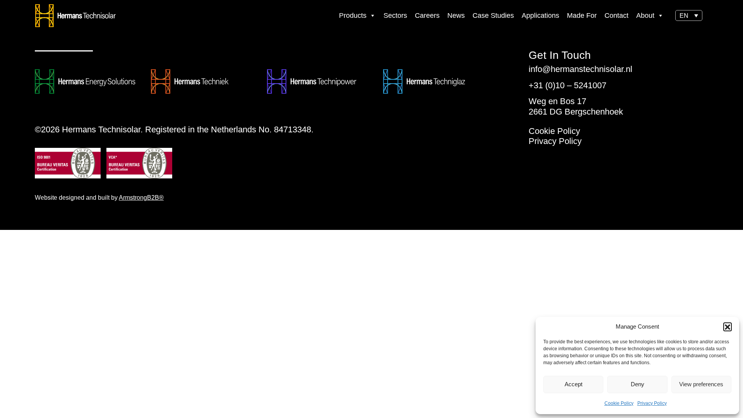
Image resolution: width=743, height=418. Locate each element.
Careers (427, 15)
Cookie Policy (618, 403)
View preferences (701, 384)
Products (352, 15)
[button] (727, 327)
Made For (582, 15)
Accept (573, 384)
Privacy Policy (652, 403)
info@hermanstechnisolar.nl (580, 69)
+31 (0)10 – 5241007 (567, 85)
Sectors (395, 15)
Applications (540, 15)
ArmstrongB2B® (141, 197)
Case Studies (493, 15)
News (456, 15)
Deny (637, 384)
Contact (616, 15)
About (645, 15)
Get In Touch (560, 55)
